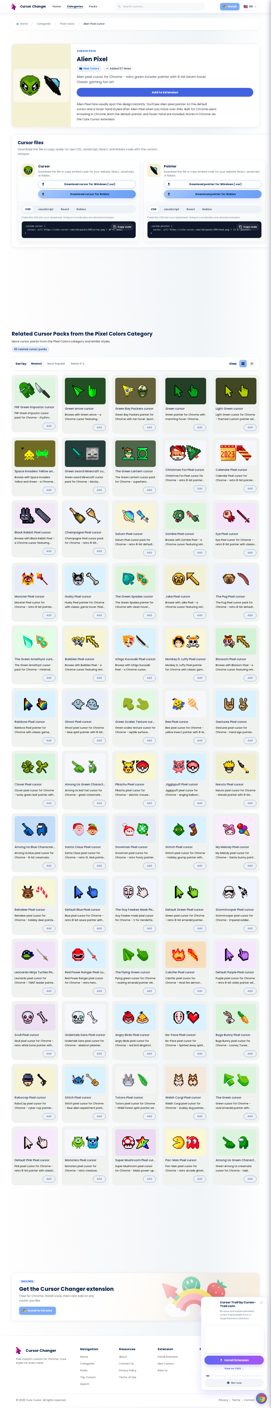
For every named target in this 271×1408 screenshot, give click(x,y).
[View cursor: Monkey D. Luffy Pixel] (185, 654)
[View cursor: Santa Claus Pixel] (85, 842)
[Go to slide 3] (213, 1376)
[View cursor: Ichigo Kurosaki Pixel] (135, 654)
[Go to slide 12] (235, 1376)
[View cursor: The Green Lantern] (135, 466)
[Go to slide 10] (230, 1376)
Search (84, 1384)
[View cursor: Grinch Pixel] (185, 842)
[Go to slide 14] (240, 1376)
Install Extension (168, 1357)
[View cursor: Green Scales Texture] (135, 717)
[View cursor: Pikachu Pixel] (135, 780)
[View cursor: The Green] (236, 1093)
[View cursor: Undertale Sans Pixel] (85, 1030)
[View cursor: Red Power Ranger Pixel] (85, 967)
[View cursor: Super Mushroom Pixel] (135, 1155)
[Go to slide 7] (223, 1376)
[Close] (261, 1303)
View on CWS (232, 1368)
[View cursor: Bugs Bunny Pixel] (236, 1030)
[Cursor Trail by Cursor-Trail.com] (234, 1339)
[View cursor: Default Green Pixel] (185, 905)
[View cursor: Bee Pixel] (185, 717)
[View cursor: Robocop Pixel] (35, 1093)
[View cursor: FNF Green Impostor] (35, 403)
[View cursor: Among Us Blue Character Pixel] (35, 842)
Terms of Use (127, 1377)
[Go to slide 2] (210, 1376)
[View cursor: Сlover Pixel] (35, 780)
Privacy (223, 1400)
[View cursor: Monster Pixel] (35, 592)
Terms (236, 1400)
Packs (93, 6)
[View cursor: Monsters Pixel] (85, 1155)
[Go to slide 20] (254, 1376)
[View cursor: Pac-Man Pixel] (185, 1155)
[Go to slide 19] (252, 1376)
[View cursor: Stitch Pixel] (85, 1093)
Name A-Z (77, 363)
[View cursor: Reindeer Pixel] (35, 905)
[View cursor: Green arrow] (85, 404)
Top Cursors (88, 1377)
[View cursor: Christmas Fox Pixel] (185, 466)
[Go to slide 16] (244, 1376)
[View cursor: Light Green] (236, 404)
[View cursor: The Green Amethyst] (35, 654)
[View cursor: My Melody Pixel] (236, 842)
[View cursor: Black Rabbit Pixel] (35, 528)
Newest (36, 363)
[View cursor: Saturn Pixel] (135, 529)
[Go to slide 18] (249, 1376)
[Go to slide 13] (237, 1376)
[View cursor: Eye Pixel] (236, 529)
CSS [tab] (28, 209)
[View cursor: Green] (185, 404)
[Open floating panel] (261, 1398)
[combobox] (160, 6)
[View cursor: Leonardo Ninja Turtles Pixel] (35, 967)
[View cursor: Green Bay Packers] (135, 404)
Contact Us (126, 1363)
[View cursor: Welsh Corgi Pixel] (185, 1093)
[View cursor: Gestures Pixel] (236, 717)
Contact (249, 1400)
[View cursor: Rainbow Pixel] (35, 717)
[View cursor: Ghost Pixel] (85, 717)
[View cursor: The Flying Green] (135, 967)
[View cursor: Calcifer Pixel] (185, 967)
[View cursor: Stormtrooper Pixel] (236, 905)
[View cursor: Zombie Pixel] (185, 529)
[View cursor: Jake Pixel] (185, 592)
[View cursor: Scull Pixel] (35, 1030)
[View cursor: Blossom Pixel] (236, 654)
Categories (75, 6)
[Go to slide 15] (242, 1376)
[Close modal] (177, 680)
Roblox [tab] (81, 209)
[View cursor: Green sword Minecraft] (85, 466)
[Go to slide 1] (206, 1376)
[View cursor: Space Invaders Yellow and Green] (35, 466)
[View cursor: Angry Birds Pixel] (135, 1030)
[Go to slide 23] (261, 1376)
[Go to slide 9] (228, 1376)
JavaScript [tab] (45, 209)
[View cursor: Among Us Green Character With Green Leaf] (85, 780)
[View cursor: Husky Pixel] (85, 592)
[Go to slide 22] (259, 1376)
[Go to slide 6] (220, 1376)
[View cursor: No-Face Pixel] (185, 1030)
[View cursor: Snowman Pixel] (135, 842)
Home (57, 6)
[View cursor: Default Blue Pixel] (85, 905)
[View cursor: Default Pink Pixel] (35, 1155)
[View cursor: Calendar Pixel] (236, 466)
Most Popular (56, 363)
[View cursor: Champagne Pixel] (85, 528)
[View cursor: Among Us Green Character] (236, 1155)
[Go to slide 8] (225, 1376)
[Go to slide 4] (216, 1376)
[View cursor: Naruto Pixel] (236, 780)
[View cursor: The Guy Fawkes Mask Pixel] (135, 905)
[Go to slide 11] (232, 1376)
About (123, 1357)
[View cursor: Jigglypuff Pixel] (185, 780)
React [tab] (65, 209)
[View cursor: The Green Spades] (135, 592)
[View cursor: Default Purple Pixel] (236, 967)
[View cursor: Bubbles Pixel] (85, 654)
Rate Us (162, 1370)
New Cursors (166, 1363)
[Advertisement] (135, 287)
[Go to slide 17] (247, 1376)
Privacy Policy (127, 1370)
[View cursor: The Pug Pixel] (236, 592)
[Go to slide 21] (256, 1376)
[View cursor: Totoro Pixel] (135, 1093)
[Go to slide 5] (218, 1376)
